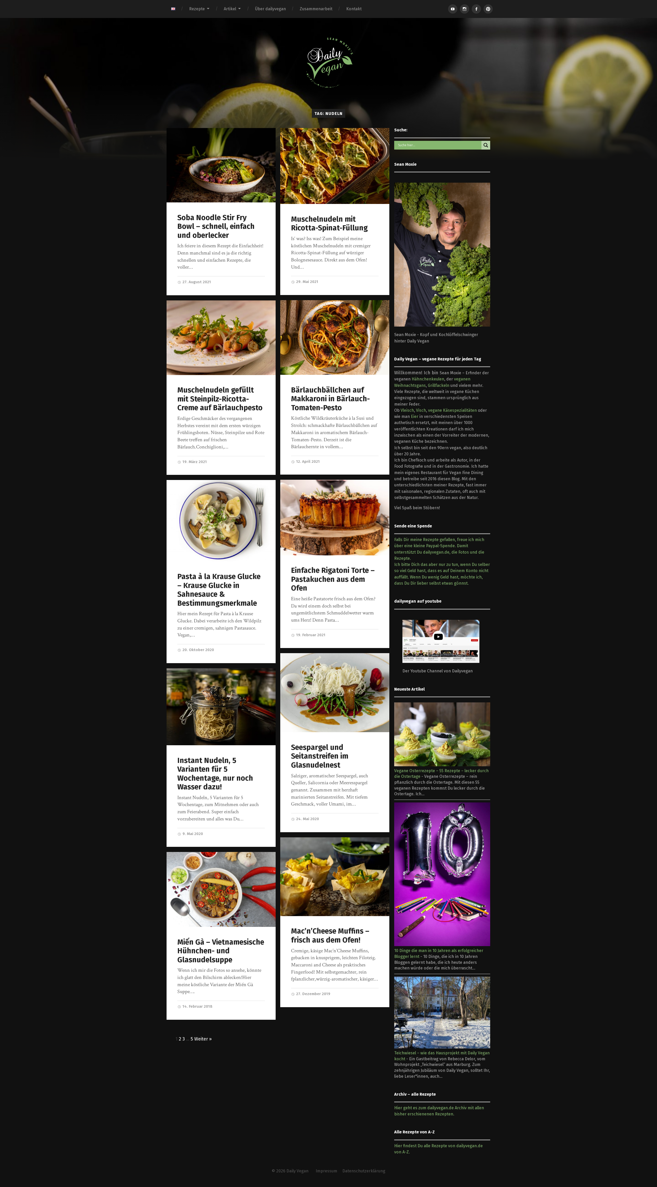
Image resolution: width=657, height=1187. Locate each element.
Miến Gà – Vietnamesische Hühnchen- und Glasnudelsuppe (220, 951)
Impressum (326, 1171)
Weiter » (203, 1039)
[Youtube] (452, 9)
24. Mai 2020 (307, 819)
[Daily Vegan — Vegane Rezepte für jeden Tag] (328, 63)
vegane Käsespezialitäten (452, 410)
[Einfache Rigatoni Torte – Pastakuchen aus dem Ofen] (334, 517)
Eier (414, 416)
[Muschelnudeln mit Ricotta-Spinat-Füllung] (334, 166)
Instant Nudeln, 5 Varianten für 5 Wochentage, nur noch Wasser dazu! (215, 774)
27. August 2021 (196, 282)
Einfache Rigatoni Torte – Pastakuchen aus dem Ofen (333, 579)
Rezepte (197, 8)
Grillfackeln (438, 385)
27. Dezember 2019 (312, 994)
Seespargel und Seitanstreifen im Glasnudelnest (319, 756)
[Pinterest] (488, 9)
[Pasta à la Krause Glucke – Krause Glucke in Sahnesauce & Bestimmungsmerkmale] (221, 520)
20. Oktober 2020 (197, 650)
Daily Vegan (297, 1171)
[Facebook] (476, 9)
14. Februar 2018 (196, 1006)
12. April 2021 (307, 461)
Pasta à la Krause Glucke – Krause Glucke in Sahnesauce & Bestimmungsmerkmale (218, 590)
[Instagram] (464, 9)
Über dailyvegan (270, 8)
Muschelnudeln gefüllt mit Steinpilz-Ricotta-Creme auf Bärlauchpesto (220, 399)
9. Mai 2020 (192, 833)
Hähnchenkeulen (428, 379)
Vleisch (407, 410)
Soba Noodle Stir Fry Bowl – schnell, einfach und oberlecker (216, 226)
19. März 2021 (194, 461)
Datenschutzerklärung (363, 1171)
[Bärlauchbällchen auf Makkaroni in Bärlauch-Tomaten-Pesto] (334, 337)
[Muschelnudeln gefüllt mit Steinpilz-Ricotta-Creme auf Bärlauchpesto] (221, 337)
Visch (421, 410)
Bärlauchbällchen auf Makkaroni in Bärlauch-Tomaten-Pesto (330, 399)
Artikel (230, 8)
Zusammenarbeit (316, 8)
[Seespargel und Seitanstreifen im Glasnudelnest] (334, 692)
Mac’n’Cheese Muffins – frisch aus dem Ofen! (330, 936)
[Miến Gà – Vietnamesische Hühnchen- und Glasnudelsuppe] (221, 889)
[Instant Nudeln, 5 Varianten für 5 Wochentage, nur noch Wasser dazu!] (221, 706)
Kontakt (354, 8)
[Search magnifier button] (485, 145)
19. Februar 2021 (310, 635)
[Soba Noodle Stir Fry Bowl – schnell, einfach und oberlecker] (221, 165)
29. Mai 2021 (306, 281)
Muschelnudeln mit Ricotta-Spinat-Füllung (329, 224)
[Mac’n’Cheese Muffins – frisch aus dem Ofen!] (334, 876)
